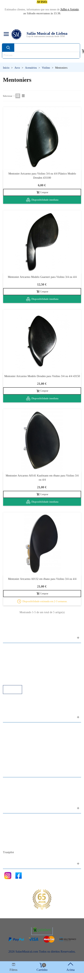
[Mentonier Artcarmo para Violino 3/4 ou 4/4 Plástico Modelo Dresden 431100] (42, 138)
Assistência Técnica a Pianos (24, 679)
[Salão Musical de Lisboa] (16, 34)
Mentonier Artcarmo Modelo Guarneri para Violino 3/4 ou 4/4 (42, 277)
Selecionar (8, 96)
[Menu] (5, 34)
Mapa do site (15, 823)
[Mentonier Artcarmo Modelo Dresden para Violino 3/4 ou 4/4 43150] (42, 341)
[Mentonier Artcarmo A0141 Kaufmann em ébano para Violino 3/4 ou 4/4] (42, 440)
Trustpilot (8, 852)
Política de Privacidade (21, 658)
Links (10, 653)
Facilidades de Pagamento (23, 674)
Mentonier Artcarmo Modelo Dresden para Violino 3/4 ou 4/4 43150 (42, 376)
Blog (10, 845)
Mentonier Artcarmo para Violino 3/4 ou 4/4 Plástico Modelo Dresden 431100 (42, 175)
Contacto (12, 818)
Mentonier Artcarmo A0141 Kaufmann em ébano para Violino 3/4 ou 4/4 (42, 477)
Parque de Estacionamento (23, 669)
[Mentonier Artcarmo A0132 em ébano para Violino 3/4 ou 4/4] (42, 543)
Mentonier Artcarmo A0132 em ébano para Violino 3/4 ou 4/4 (42, 578)
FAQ (10, 648)
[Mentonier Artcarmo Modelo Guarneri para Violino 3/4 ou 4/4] (42, 241)
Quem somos (15, 829)
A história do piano (18, 839)
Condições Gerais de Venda (24, 664)
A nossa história (16, 834)
